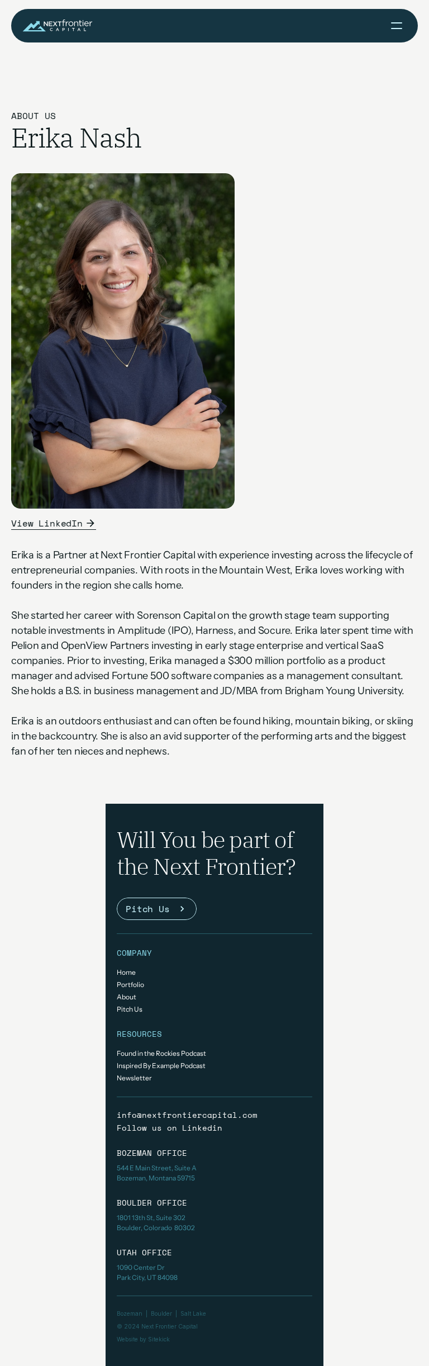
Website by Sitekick (143, 1339)
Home (126, 972)
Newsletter (134, 1078)
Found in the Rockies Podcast (161, 1053)
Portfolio (130, 984)
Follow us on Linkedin (169, 1127)
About (127, 997)
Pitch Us (129, 1009)
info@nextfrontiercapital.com (187, 1115)
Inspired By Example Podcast (161, 1065)
